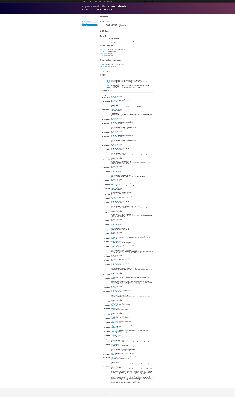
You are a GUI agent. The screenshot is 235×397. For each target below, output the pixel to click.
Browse (91, 1)
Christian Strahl (114, 352)
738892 (108, 79)
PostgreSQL (105, 394)
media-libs (102, 49)
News (87, 1)
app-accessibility (94, 6)
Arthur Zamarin (114, 104)
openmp (108, 41)
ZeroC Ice (124, 394)
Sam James (113, 97)
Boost (120, 394)
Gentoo (101, 394)
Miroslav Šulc (113, 174)
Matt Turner (113, 287)
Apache (110, 394)
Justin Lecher (113, 361)
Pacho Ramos (114, 314)
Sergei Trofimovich (114, 233)
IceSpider (133, 394)
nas (109, 39)
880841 (108, 85)
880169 (108, 81)
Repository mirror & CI (115, 95)
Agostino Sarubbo (114, 180)
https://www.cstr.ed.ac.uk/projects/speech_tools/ (100, 12)
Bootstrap (129, 394)
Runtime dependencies (86, 21)
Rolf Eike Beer (114, 249)
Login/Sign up (109, 1)
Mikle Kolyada (113, 318)
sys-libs (101, 53)
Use (100, 1)
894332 (108, 87)
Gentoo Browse (148, 1)
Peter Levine (113, 278)
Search (104, 1)
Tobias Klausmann (114, 335)
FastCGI (114, 394)
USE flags (84, 18)
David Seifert (113, 348)
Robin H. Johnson (114, 357)
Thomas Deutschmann (115, 331)
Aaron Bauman (114, 344)
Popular (96, 1)
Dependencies (85, 19)
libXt (104, 57)
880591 (108, 82)
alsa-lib (106, 49)
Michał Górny (113, 294)
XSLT (118, 394)
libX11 (105, 55)
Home (84, 1)
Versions (84, 16)
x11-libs (101, 55)
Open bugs (84, 23)
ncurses (105, 53)
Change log (84, 25)
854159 (108, 80)
